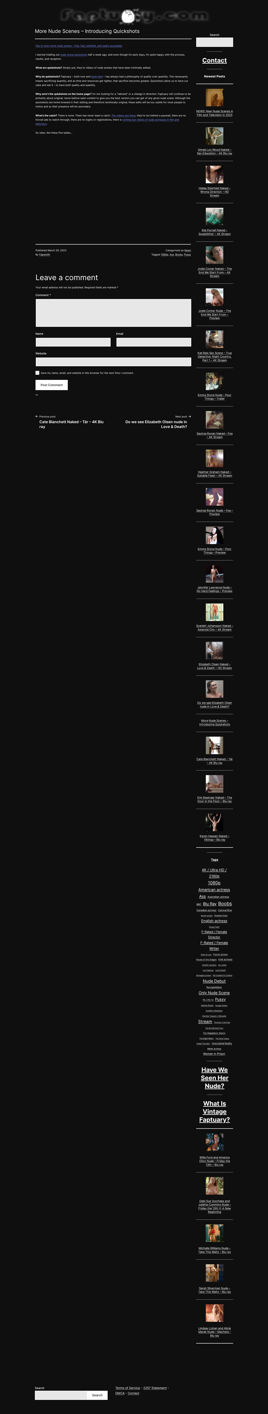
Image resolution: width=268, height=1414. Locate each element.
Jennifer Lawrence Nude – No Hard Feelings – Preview (214, 589)
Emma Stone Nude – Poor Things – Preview (214, 550)
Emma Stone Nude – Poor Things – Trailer (214, 396)
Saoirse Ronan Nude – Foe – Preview (214, 512)
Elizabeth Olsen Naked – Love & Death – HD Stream (214, 666)
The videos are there (123, 115)
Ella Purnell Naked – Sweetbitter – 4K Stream (215, 232)
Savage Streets (221, 1005)
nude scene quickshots (73, 54)
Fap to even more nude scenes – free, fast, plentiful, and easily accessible (79, 45)
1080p (164, 254)
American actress (214, 889)
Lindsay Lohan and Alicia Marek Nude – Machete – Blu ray (214, 1332)
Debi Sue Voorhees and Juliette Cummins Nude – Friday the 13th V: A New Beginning (214, 1206)
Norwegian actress (203, 975)
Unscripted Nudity (222, 1043)
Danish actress (207, 916)
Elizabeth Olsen (221, 915)
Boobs (179, 254)
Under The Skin (203, 1043)
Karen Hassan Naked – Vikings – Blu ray (214, 837)
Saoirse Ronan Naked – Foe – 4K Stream (215, 435)
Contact (214, 60)
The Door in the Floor (222, 1022)
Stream (205, 1021)
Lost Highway (208, 970)
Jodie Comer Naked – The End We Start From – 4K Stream (215, 272)
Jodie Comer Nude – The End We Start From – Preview (214, 314)
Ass (172, 254)
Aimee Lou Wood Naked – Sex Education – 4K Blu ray (214, 151)
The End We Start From (214, 1028)
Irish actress (225, 959)
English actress (214, 921)
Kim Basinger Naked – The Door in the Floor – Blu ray (214, 799)
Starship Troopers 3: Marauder (214, 1016)
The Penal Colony (222, 1039)
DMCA (120, 1393)
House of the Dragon (206, 959)
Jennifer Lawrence (209, 965)
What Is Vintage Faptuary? (214, 1111)
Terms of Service (127, 1388)
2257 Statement (155, 1388)
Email (119, 333)
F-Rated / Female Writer (214, 945)
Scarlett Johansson (214, 1010)
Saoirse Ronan (207, 1005)
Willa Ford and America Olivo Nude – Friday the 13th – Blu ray (214, 1161)
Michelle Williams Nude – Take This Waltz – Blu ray (214, 1250)
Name (39, 333)
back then (97, 76)
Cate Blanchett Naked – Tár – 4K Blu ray (215, 760)
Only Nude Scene (214, 992)
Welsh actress (214, 1048)
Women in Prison (214, 1053)
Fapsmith (44, 254)
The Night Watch (206, 1038)
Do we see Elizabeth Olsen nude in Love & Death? (214, 704)
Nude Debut (214, 981)
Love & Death (220, 970)
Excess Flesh (214, 927)
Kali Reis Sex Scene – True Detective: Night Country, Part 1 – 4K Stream (215, 356)
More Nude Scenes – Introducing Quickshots (214, 722)
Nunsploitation (214, 987)
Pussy (187, 254)
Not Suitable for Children (222, 975)
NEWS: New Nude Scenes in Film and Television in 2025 (214, 113)
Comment (43, 295)
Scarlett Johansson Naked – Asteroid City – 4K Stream (214, 627)
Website (41, 353)
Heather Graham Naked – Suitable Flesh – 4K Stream (214, 473)
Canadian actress (206, 910)
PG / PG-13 (208, 1000)
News (187, 250)
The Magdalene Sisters (214, 1033)
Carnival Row (225, 910)
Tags (214, 860)
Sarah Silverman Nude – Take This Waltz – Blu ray (214, 1290)
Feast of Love (206, 955)
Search (214, 34)
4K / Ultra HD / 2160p (214, 873)
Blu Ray (210, 903)
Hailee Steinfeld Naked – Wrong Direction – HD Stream (214, 192)
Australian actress (218, 896)
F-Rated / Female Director (214, 934)
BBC (199, 904)
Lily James (222, 965)
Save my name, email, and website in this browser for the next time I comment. (87, 372)
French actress (220, 954)
